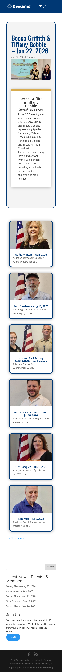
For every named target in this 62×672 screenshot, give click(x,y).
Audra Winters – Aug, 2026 (31, 254)
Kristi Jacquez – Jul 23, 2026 (31, 467)
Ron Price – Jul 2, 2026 (31, 519)
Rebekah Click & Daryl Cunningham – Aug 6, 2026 (31, 359)
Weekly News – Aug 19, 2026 (21, 596)
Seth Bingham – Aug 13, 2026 (31, 306)
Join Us (13, 637)
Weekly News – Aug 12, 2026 (21, 606)
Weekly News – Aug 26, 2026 (21, 586)
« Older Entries (16, 538)
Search (50, 566)
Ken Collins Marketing (42, 667)
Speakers (31, 57)
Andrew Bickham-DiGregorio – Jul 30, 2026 (31, 414)
